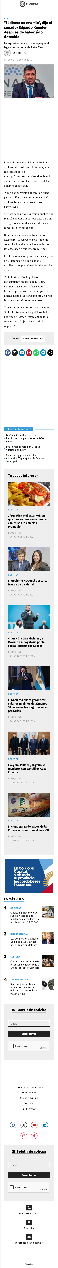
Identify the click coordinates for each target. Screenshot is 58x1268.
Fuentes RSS (29, 1092)
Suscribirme (29, 1033)
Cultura (15, 957)
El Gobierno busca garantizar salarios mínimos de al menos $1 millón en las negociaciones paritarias (28, 705)
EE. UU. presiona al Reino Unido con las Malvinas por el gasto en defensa (24, 942)
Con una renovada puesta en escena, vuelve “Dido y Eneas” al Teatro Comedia (24, 964)
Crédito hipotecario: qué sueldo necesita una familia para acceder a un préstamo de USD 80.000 (24, 917)
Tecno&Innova (19, 979)
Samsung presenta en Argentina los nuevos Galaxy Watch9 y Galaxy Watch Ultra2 (23, 989)
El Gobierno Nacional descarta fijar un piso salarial (27, 582)
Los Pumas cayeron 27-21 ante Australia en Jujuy (23, 448)
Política (9, 18)
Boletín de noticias (31, 1010)
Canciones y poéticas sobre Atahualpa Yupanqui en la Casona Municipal (25, 458)
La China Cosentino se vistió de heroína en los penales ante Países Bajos (26, 438)
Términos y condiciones (29, 1087)
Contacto (29, 1103)
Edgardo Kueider (33, 338)
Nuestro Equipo (29, 1098)
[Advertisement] (29, 127)
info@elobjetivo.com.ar (29, 1242)
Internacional (19, 934)
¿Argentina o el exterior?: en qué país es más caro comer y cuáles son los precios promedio (27, 521)
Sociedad (15, 908)
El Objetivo (19, 52)
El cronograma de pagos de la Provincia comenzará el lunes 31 (28, 828)
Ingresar (30, 1109)
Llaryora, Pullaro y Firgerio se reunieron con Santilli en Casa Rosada (27, 768)
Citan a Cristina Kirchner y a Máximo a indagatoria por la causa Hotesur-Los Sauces (26, 642)
